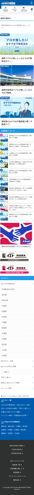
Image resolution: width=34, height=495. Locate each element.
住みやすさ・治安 (7, 361)
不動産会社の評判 (8, 289)
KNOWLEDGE (16, 453)
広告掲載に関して (16, 468)
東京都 (4, 295)
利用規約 (16, 472)
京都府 (4, 339)
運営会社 (16, 480)
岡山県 (4, 344)
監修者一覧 (16, 465)
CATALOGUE (16, 449)
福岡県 (4, 311)
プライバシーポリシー (16, 476)
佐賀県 (4, 355)
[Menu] (31, 3)
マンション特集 (6, 388)
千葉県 (4, 322)
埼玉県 (4, 317)
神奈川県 (5, 300)
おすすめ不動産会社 (8, 284)
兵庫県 (4, 333)
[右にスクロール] (31, 9)
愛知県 (4, 328)
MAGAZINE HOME (16, 446)
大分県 (4, 350)
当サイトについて (16, 461)
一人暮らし (6, 372)
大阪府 (4, 306)
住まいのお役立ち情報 (8, 366)
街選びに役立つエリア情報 (10, 383)
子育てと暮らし (6, 377)
